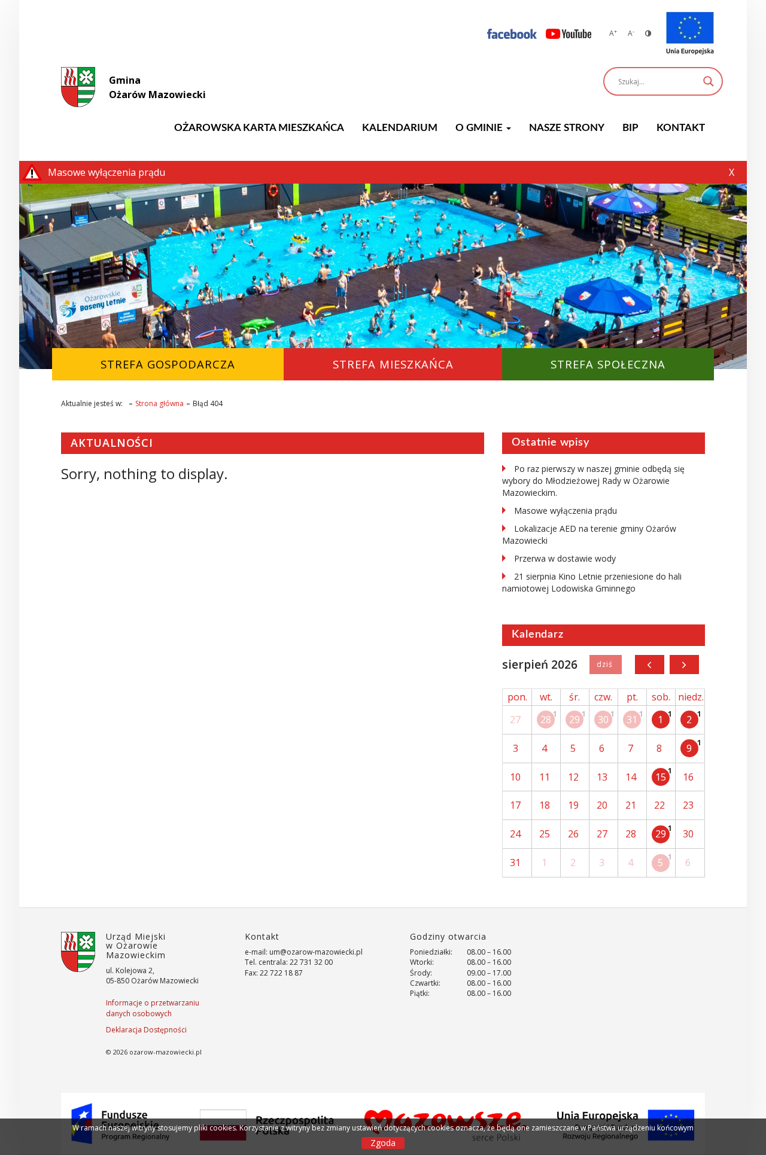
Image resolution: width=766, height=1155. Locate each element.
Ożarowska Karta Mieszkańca (259, 128)
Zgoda (383, 1142)
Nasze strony (566, 128)
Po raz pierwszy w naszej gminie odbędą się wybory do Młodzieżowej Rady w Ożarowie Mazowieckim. (593, 480)
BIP (630, 128)
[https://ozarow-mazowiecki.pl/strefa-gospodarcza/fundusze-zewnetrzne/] (690, 33)
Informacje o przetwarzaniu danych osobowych (152, 1008)
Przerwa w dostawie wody (565, 558)
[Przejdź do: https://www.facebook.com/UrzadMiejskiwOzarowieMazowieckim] (512, 33)
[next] (684, 664)
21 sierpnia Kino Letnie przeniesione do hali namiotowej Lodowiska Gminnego (592, 582)
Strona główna (159, 403)
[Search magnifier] (708, 81)
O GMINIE (480, 128)
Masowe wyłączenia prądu (565, 510)
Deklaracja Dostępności (146, 1030)
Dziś (605, 664)
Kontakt (680, 128)
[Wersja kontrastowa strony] (648, 33)
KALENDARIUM (399, 128)
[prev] (649, 664)
